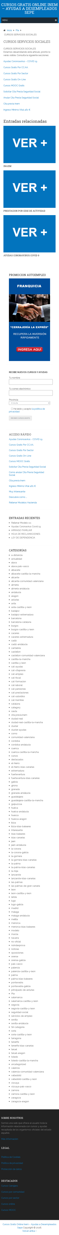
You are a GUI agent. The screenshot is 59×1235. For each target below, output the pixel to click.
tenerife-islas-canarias (22, 1045)
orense (14, 956)
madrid (14, 908)
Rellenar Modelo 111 (21, 522)
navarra (15, 938)
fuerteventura (18, 774)
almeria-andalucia (20, 588)
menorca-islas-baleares (23, 926)
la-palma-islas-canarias (23, 867)
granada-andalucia (20, 793)
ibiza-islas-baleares (21, 826)
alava (14, 562)
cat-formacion (18, 681)
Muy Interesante (17, 491)
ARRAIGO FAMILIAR (21, 530)
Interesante (17, 830)
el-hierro (15, 763)
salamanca (16, 997)
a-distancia (17, 555)
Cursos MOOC (8, 1210)
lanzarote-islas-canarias (23, 878)
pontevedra (17, 982)
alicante (15, 577)
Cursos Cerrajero (9, 1185)
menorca (15, 923)
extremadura (17, 770)
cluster (14, 726)
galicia (14, 782)
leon (13, 889)
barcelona (16, 618)
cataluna (15, 703)
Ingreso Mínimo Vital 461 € (16, 109)
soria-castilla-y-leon (21, 1034)
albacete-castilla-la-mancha (25, 573)
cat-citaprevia (18, 670)
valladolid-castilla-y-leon (24, 1079)
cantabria (16, 648)
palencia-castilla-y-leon (23, 971)
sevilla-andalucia (19, 1023)
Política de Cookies (10, 1157)
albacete (15, 570)
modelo (15, 930)
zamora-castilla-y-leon (23, 1094)
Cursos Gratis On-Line (14, 79)
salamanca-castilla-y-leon (24, 1001)
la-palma (15, 863)
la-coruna (16, 848)
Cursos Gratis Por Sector (15, 73)
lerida (14, 897)
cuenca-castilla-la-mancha (25, 752)
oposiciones (17, 952)
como (14, 733)
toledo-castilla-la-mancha (24, 1060)
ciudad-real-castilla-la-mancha (27, 722)
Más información (9, 1139)
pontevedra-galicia (20, 986)
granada (15, 789)
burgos (14, 625)
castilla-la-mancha (20, 659)
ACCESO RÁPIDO (20, 434)
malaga (15, 912)
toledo (14, 1057)
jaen (13, 841)
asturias (15, 599)
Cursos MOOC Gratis (13, 85)
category (15, 707)
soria (13, 1031)
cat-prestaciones (20, 692)
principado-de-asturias (22, 990)
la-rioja (14, 871)
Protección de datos (11, 1169)
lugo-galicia (17, 904)
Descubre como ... (18, 497)
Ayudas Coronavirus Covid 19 (26, 526)
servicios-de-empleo (21, 1016)
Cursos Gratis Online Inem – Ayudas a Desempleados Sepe (29, 8)
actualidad (16, 559)
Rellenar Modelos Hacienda (23, 502)
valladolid (16, 1075)
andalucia (16, 592)
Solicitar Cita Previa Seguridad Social (27, 466)
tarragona (16, 1038)
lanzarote (16, 874)
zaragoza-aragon (20, 1101)
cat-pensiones (18, 689)
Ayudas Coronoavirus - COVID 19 (25, 439)
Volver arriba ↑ (29, 1231)
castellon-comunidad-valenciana (28, 655)
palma (14, 975)
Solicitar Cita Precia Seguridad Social (21, 91)
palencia (15, 967)
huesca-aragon (19, 819)
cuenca (15, 748)
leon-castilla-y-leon (21, 893)
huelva (14, 808)
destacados (17, 759)
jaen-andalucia (18, 845)
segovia (15, 1004)
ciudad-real (17, 718)
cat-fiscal (16, 677)
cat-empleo (17, 674)
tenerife (15, 1042)
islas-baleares (18, 834)
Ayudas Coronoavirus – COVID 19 (20, 61)
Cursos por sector (10, 1198)
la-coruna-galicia (19, 852)
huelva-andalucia (20, 811)
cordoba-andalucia (21, 744)
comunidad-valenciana (23, 737)
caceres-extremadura (22, 637)
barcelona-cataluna (21, 622)
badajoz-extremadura (22, 614)
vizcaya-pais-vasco (21, 1086)
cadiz (14, 640)
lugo (13, 900)
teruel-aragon (18, 1053)
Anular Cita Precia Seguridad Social (21, 97)
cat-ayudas (17, 666)
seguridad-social (19, 1012)
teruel (14, 1049)
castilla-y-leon (18, 663)
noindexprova (18, 945)
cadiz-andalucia (19, 644)
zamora (15, 1090)
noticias (15, 949)
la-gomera (16, 856)
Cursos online (8, 1204)
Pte (13, 993)
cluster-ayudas (18, 730)
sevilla (14, 1019)
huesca (15, 815)
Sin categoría (17, 1027)
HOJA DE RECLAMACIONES (25, 534)
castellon (16, 651)
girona (14, 785)
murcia (14, 934)
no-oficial (16, 941)
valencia (15, 1068)
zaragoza (16, 1097)
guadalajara (17, 796)
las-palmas (17, 882)
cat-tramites (17, 700)
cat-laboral (17, 685)
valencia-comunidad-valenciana (27, 1071)
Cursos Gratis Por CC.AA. (15, 67)
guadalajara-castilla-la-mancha (27, 800)
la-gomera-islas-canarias (24, 860)
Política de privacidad (12, 1163)
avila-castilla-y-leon (21, 607)
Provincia (13, 399)
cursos (14, 756)
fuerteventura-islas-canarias (25, 778)
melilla (14, 919)
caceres (15, 633)
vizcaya (15, 1083)
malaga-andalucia (20, 915)
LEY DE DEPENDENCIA (23, 537)
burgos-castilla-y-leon (22, 629)
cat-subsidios (18, 696)
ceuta (14, 711)
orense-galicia (18, 960)
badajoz (15, 611)
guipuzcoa (16, 804)
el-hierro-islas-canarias (22, 767)
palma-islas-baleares (22, 978)
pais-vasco (17, 964)
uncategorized (18, 1064)
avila (13, 603)
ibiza (13, 822)
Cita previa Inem (11, 103)
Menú (5, 20)
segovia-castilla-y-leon (23, 1008)
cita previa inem (19, 715)
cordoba (15, 741)
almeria (15, 585)
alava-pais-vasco (20, 566)
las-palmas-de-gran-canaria (25, 886)
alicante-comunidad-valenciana (27, 581)
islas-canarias (18, 837)
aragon (14, 596)
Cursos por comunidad (12, 1192)
